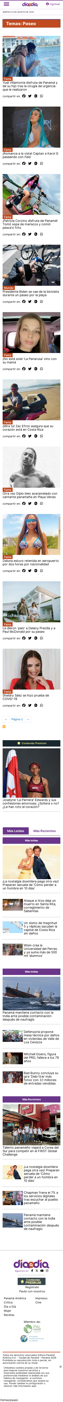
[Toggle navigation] (6, 4)
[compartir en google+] (35, 96)
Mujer (7, 1310)
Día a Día (10, 1306)
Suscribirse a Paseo (4, 726)
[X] (36, 1270)
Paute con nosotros (32, 1291)
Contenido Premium (33, 743)
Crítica (8, 1302)
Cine (38, 1302)
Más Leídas (15, 831)
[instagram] (47, 1270)
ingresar (55, 4)
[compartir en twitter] (29, 96)
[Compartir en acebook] (23, 96)
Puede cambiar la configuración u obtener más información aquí (24, 1384)
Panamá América (15, 1298)
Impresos (41, 1298)
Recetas (9, 1315)
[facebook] (32, 1270)
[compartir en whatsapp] (41, 96)
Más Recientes (44, 831)
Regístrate (32, 1287)
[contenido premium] (32, 1281)
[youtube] (42, 1270)
